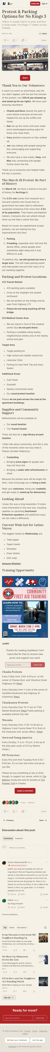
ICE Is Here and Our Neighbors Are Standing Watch (18, 980)
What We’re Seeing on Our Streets (17, 985)
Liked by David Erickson (19, 865)
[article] (25, 942)
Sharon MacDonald (16, 862)
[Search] (45, 927)
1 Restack (30, 802)
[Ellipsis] (47, 862)
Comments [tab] (8, 838)
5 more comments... (10, 914)
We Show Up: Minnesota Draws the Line (15, 958)
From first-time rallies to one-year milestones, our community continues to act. (19, 942)
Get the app (37, 1040)
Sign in (44, 3)
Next (41, 820)
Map (19, 683)
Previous (10, 820)
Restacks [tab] (19, 838)
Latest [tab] (11, 927)
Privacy (28, 1031)
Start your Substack (18, 1040)
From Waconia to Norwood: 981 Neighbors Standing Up (19, 936)
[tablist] (13, 838)
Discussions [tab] (22, 927)
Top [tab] (5, 927)
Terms (34, 1031)
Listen (44, 33)
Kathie (10, 900)
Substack (12, 1046)
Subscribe (35, 3)
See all (7, 997)
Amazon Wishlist (11, 563)
